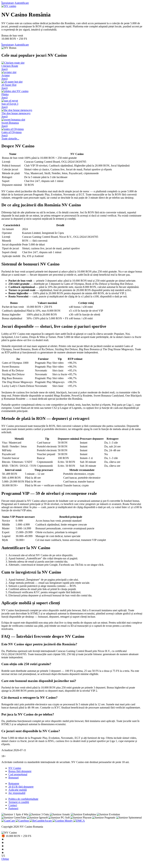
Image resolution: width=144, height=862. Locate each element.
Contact (12, 805)
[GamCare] (8, 820)
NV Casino (14, 768)
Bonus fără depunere (19, 771)
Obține (5, 858)
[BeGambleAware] (41, 820)
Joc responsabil (16, 792)
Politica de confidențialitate (23, 798)
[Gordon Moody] (63, 820)
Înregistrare (7, 2)
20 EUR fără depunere (21, 786)
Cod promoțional (17, 774)
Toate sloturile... (10, 138)
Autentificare (21, 2)
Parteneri (13, 808)
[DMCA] (79, 820)
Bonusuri (13, 777)
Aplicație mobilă (17, 789)
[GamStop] (23, 820)
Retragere (13, 783)
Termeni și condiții (18, 802)
